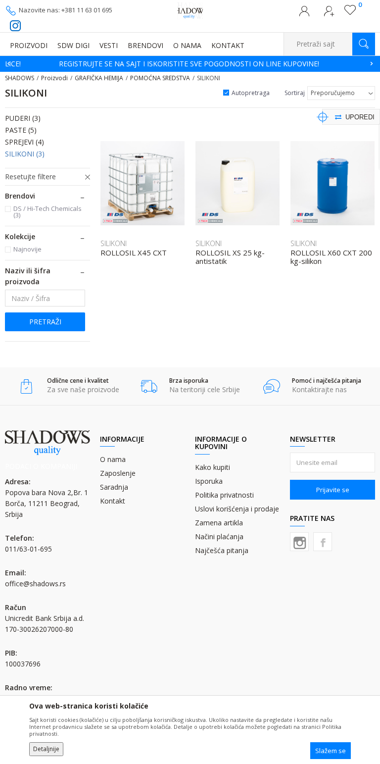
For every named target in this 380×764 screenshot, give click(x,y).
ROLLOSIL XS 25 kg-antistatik (230, 257)
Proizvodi (54, 78)
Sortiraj (295, 93)
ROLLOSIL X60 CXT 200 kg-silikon (331, 257)
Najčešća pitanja (221, 550)
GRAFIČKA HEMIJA (99, 78)
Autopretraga (251, 93)
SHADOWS (19, 78)
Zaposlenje (118, 473)
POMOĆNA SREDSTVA (160, 78)
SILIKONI (25, 153)
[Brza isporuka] (148, 386)
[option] (190, 64)
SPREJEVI (24, 142)
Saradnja (114, 487)
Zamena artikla (219, 522)
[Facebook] (322, 541)
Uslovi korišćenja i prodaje (237, 508)
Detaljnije (46, 749)
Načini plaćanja (219, 536)
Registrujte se (329, 13)
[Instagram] (299, 541)
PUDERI (23, 118)
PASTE (21, 130)
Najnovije (27, 249)
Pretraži (45, 321)
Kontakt (112, 501)
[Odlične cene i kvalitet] (26, 386)
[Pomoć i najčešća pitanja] (271, 386)
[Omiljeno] (350, 12)
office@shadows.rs (35, 583)
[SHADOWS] (190, 10)
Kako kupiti (212, 467)
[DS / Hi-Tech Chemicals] (115, 218)
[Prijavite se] (304, 13)
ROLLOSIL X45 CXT (133, 253)
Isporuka (209, 481)
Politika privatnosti (224, 495)
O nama (113, 459)
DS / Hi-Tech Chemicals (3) (47, 211)
